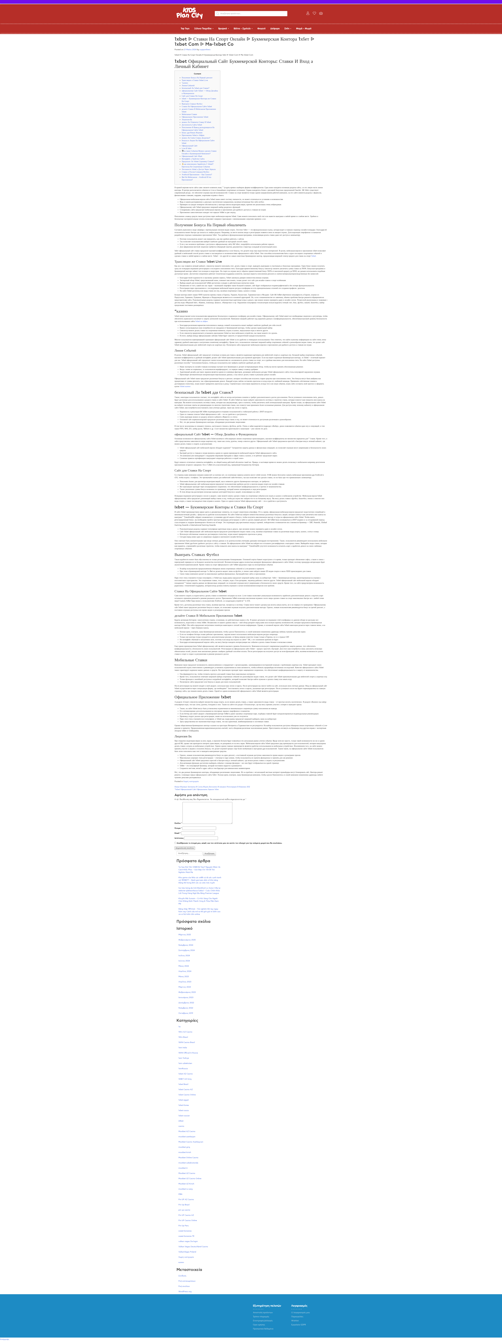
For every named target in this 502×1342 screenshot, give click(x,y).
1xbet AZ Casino (185, 1074)
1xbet (313, 256)
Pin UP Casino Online (187, 1220)
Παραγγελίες (297, 1316)
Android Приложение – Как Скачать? (197, 174)
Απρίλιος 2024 (184, 971)
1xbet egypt (183, 1100)
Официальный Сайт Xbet (192, 156)
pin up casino (184, 1210)
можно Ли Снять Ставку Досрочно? (196, 138)
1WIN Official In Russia (188, 1053)
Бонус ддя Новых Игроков (192, 133)
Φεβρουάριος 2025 (187, 940)
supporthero (205, 49)
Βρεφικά (223, 28)
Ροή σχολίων (184, 1286)
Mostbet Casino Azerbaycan (190, 1142)
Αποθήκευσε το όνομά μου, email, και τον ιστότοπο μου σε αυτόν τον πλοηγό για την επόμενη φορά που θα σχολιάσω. (229, 843)
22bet (180, 1121)
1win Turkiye (183, 1058)
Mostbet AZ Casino (186, 1131)
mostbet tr (183, 1168)
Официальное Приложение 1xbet (195, 117)
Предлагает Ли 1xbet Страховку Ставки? (198, 161)
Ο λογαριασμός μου (300, 1312)
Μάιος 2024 (183, 966)
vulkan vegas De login (188, 1241)
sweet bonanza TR (186, 1236)
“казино (185, 83)
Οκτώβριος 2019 (185, 1013)
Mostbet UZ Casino (186, 1173)
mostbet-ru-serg (185, 1189)
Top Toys (185, 28)
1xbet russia (183, 1110)
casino (181, 1126)
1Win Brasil (183, 1037)
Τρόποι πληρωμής (261, 1316)
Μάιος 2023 (183, 976)
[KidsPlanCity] (189, 18)
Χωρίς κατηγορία (191, 781)
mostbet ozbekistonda (188, 1163)
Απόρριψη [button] (4, 1339)
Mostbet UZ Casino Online (189, 1178)
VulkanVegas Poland (187, 1252)
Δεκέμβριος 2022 (186, 1003)
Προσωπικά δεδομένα (263, 1329)
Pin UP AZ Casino (186, 1199)
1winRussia (183, 1068)
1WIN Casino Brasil (186, 1042)
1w (179, 1027)
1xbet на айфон (201, 321)
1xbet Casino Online (187, 1095)
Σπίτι (287, 28)
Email (178, 833)
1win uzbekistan (185, 1063)
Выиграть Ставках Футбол (192, 104)
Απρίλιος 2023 (184, 982)
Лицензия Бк (187, 119)
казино (181, 1262)
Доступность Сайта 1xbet (192, 125)
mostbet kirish (184, 1152)
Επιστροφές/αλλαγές (263, 1320)
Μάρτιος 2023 (184, 987)
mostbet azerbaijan (186, 1137)
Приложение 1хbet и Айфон (193, 135)
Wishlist (295, 1320)
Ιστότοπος (179, 838)
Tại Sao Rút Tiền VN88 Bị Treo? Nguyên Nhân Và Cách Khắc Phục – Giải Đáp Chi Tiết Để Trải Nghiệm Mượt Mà (199, 869)
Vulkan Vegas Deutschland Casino (193, 1247)
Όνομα (178, 828)
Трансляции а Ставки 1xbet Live (195, 80)
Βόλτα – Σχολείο (242, 28)
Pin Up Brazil (183, 1205)
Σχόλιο (178, 823)
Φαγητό (261, 28)
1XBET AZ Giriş (185, 1079)
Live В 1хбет (187, 148)
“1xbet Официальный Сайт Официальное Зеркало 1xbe (197, 789)
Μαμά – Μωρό (303, 28)
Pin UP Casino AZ (186, 1215)
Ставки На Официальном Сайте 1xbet (197, 106)
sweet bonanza (185, 1231)
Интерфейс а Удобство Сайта (193, 159)
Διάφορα (275, 28)
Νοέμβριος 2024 (185, 945)
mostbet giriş (184, 1147)
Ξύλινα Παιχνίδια (203, 28)
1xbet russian (184, 1116)
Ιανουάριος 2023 (185, 997)
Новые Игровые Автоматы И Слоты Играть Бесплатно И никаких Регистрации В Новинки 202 (212, 787)
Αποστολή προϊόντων (263, 1312)
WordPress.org (185, 1291)
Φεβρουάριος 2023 (187, 992)
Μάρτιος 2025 (184, 935)
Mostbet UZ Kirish (186, 1184)
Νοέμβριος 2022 (185, 1008)
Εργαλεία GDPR (298, 1325)
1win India (182, 1047)
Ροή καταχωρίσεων (187, 1281)
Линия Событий (188, 85)
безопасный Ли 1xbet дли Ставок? (195, 88)
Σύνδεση (182, 1276)
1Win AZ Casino (185, 1032)
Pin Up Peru (183, 1226)
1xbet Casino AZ (185, 1089)
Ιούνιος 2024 (184, 961)
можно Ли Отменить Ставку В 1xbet (196, 122)
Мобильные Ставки (189, 114)
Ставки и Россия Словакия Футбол (195, 172)
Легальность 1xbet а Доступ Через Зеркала (199, 169)
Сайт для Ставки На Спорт (192, 96)
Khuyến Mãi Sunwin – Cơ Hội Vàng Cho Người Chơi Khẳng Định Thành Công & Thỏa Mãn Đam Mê (198, 901)
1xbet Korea (183, 1105)
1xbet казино (185, 386)
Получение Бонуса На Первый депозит (197, 78)
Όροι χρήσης (259, 1325)
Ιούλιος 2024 (184, 955)
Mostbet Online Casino (188, 1157)
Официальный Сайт (189, 146)
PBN (180, 1194)
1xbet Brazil (183, 1084)
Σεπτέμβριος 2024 (186, 950)
